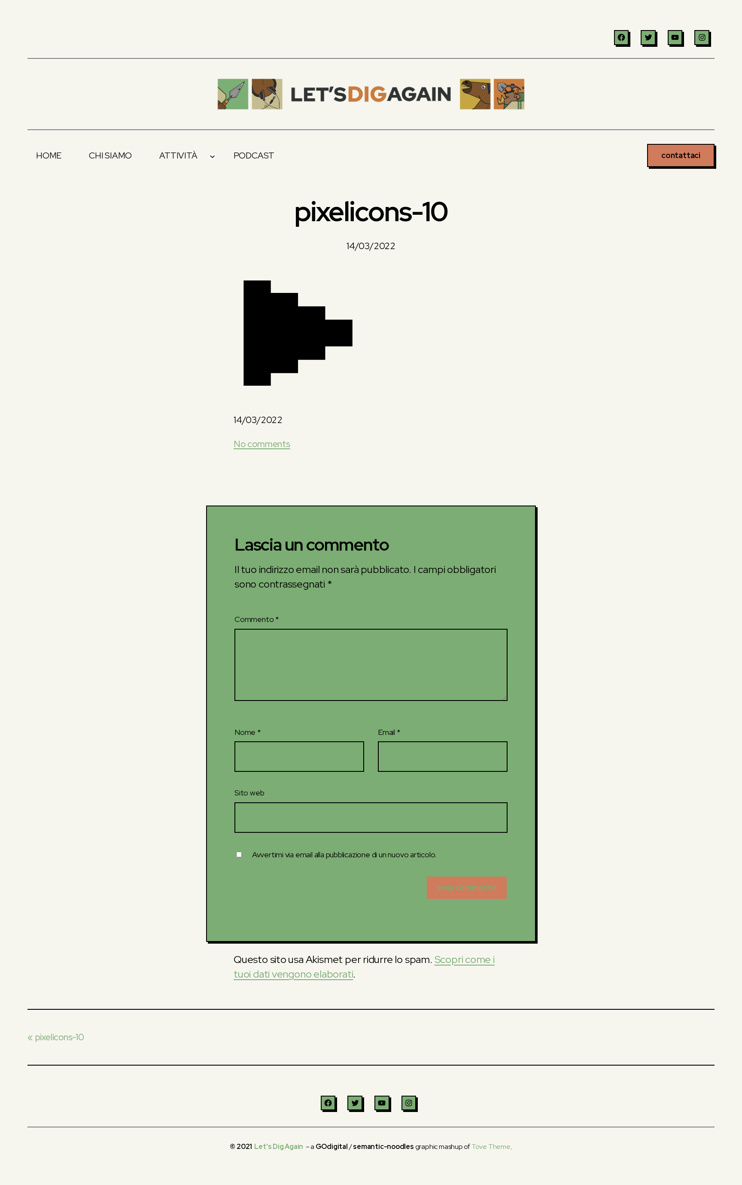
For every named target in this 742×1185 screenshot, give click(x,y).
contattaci (680, 155)
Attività (178, 155)
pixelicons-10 (59, 1037)
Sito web (249, 793)
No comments (262, 444)
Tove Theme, (491, 1146)
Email (389, 732)
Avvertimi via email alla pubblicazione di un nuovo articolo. (344, 854)
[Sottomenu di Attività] (212, 155)
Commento (256, 619)
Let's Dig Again (278, 1146)
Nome (247, 732)
